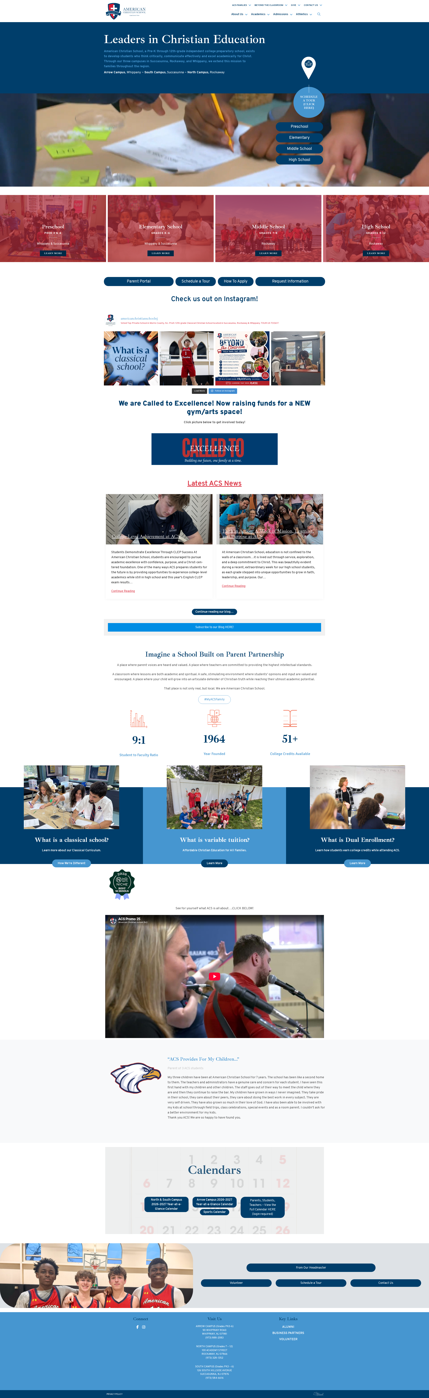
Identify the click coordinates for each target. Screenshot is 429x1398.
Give (293, 5)
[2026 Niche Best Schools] (214, 885)
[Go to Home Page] (126, 11)
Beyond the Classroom (269, 5)
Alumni (288, 1327)
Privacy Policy (115, 1394)
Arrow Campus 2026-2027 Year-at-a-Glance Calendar (214, 1202)
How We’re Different (71, 863)
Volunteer (288, 1339)
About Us (237, 14)
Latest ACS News (214, 483)
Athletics (302, 14)
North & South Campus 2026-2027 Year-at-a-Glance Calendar (166, 1204)
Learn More (214, 863)
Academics (258, 14)
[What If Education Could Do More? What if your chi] (131, 358)
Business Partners (288, 1333)
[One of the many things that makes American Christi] (242, 358)
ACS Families (239, 5)
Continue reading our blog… (214, 612)
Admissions (280, 14)
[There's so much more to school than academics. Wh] (298, 358)
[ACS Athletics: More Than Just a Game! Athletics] (187, 358)
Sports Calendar (214, 1212)
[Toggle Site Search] (319, 14)
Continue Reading (123, 591)
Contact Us (311, 5)
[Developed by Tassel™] (318, 1394)
